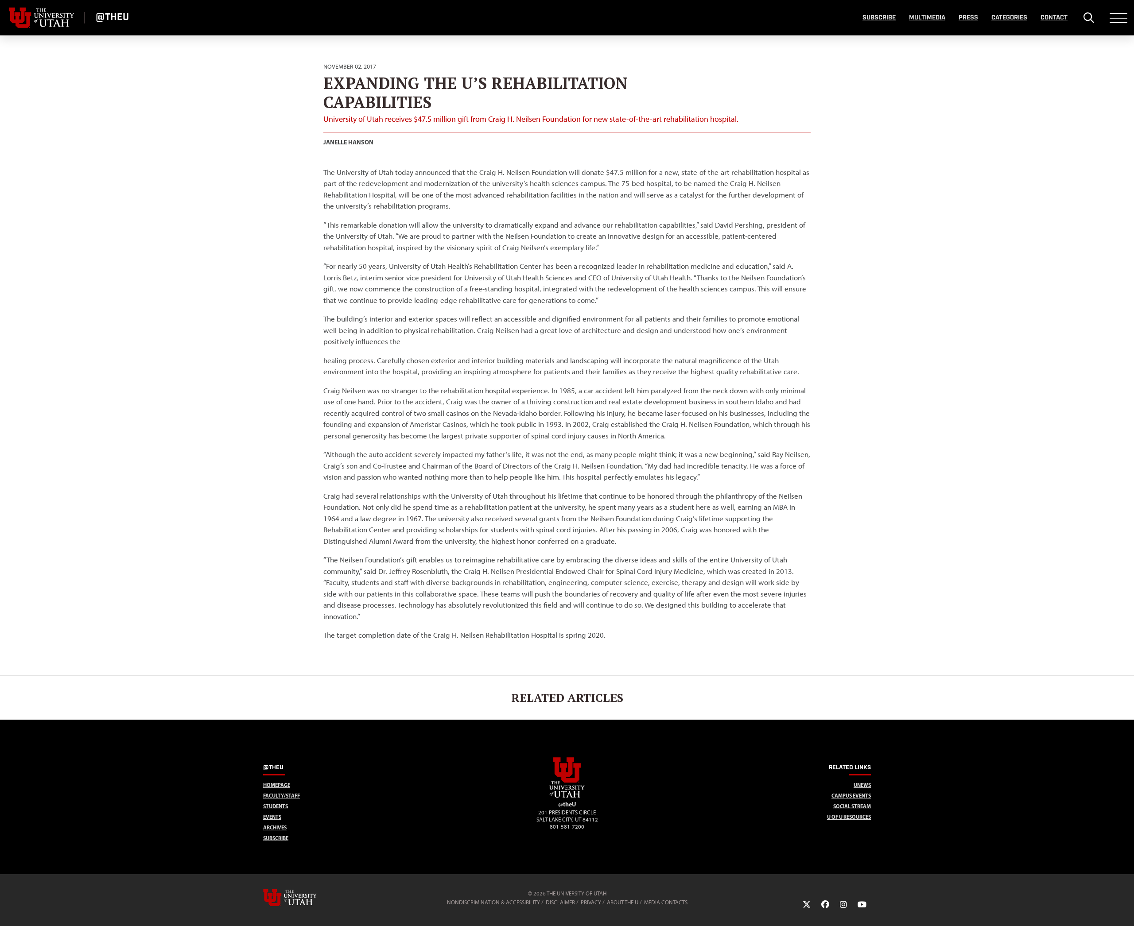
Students (275, 806)
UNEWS (862, 785)
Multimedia (927, 18)
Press (968, 18)
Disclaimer (560, 902)
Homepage (276, 785)
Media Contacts (665, 902)
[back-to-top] (1123, 908)
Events (272, 817)
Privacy (591, 902)
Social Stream (852, 806)
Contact (1054, 18)
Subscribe (879, 18)
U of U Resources (849, 817)
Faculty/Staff (281, 795)
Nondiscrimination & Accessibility (493, 902)
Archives (275, 827)
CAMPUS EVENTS (851, 795)
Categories (1009, 18)
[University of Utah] (302, 897)
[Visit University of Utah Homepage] (42, 18)
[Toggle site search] (1088, 17)
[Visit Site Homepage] (567, 796)
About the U (622, 902)
